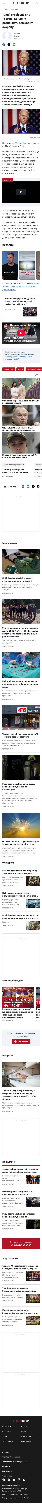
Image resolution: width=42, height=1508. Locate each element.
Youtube (23, 356)
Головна (6, 9)
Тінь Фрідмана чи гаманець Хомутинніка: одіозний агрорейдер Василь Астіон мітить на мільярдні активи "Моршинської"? (19, 1292)
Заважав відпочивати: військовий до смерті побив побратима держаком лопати (20, 1172)
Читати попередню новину (14, 464)
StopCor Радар (8, 1441)
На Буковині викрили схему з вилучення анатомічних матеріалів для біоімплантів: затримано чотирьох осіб (21, 897)
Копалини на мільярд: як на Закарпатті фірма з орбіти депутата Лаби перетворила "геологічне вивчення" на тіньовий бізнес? (19, 1314)
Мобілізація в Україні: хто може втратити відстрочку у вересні (17, 580)
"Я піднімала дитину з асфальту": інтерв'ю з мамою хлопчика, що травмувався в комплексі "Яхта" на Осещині (19, 1095)
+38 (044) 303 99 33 (21, 1245)
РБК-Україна (20, 143)
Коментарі (11, 487)
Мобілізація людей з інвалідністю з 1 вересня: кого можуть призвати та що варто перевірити (20, 918)
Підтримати (23, 1041)
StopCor (17, 34)
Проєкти (5, 1426)
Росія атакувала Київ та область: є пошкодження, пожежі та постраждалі (18, 787)
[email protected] (23, 1498)
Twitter (29, 356)
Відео (23, 1426)
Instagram (8, 359)
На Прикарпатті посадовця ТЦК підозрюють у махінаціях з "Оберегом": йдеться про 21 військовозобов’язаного (17, 1196)
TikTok (15, 359)
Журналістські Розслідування (14, 1462)
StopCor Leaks (10, 1258)
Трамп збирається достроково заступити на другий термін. (21, 286)
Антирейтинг (26, 1441)
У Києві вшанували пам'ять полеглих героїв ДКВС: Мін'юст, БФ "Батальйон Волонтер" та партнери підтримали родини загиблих (20, 632)
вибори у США (9, 369)
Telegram (8, 356)
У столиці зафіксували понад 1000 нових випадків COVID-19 (15, 472)
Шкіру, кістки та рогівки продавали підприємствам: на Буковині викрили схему (20, 684)
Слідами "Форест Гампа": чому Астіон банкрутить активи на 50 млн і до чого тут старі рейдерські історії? (20, 1268)
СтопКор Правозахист (11, 1457)
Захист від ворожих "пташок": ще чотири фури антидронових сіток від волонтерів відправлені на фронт (17, 1013)
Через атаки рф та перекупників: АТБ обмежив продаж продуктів (20, 735)
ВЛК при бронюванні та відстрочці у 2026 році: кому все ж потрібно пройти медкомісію (19, 873)
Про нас (5, 1452)
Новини (5, 1431)
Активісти (6, 1466)
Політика (14, 9)
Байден (20, 369)
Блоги (23, 1431)
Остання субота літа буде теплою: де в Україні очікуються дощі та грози (20, 843)
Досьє (4, 1436)
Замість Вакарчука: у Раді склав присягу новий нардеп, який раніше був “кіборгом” (20, 301)
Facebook (15, 356)
